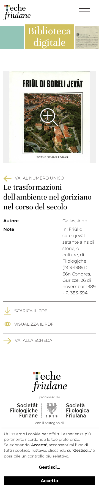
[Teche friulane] (17, 12)
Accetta (49, 480)
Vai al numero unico (39, 178)
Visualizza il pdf (33, 324)
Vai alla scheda (33, 340)
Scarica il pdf (30, 310)
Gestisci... (49, 467)
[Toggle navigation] (84, 11)
